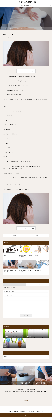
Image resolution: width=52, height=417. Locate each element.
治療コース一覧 (31, 411)
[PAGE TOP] (26, 364)
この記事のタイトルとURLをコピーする (26, 71)
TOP (10, 411)
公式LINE (26, 400)
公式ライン (41, 411)
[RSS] (26, 395)
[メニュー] (50, 5)
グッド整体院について (16, 411)
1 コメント (14, 284)
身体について (10, 37)
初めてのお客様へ (24, 411)
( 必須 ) (9, 291)
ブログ (36, 411)
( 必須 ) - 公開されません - (10, 295)
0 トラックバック (38, 284)
